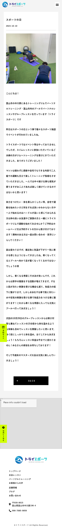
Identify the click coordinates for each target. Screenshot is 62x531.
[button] (57, 4)
